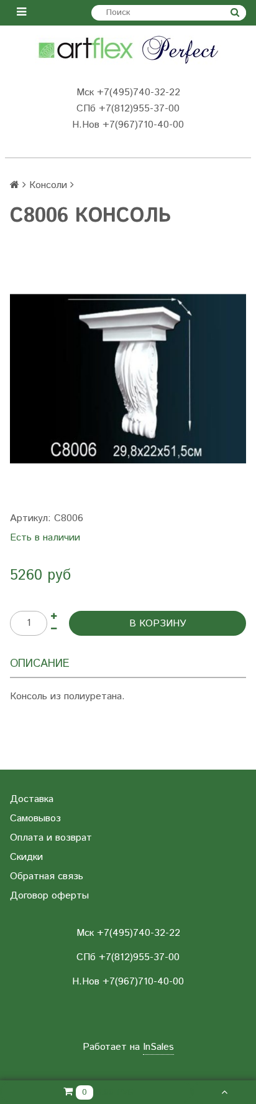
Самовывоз (35, 818)
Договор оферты (49, 896)
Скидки (26, 857)
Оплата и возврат (51, 838)
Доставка (31, 799)
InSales (158, 1047)
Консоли (48, 185)
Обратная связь (46, 876)
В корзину (157, 623)
